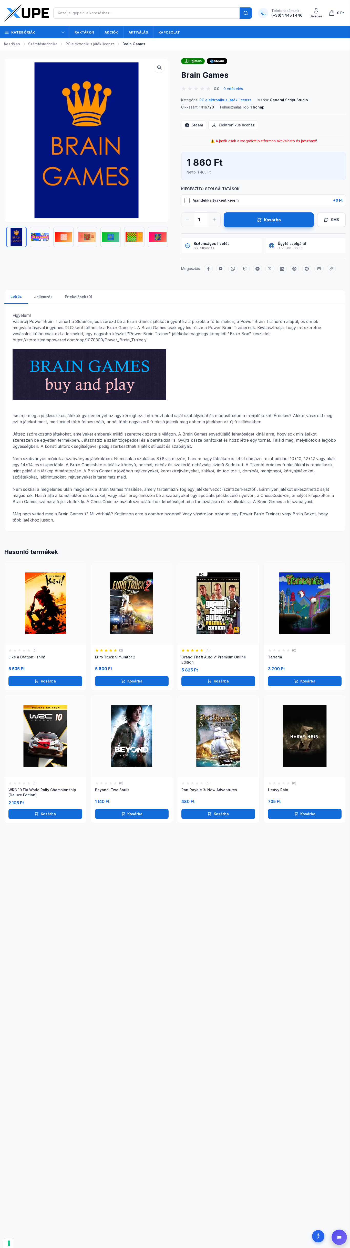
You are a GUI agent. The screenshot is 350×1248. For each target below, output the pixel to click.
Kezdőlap (12, 44)
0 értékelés (233, 88)
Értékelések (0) (78, 297)
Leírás (16, 296)
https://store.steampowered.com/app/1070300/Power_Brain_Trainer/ (80, 339)
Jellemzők (43, 297)
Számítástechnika (42, 44)
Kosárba (48, 681)
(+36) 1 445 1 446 (287, 15)
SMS (335, 220)
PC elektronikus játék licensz (90, 44)
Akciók (111, 32)
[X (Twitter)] (269, 268)
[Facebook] (208, 268)
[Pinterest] (294, 268)
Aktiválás (138, 32)
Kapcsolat (169, 32)
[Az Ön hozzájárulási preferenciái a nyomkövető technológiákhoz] (9, 1243)
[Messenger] (220, 268)
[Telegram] (257, 268)
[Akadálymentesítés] (318, 1236)
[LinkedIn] (282, 268)
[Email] (319, 268)
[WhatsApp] (233, 268)
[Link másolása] (331, 268)
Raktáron (84, 32)
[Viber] (245, 268)
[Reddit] (306, 268)
